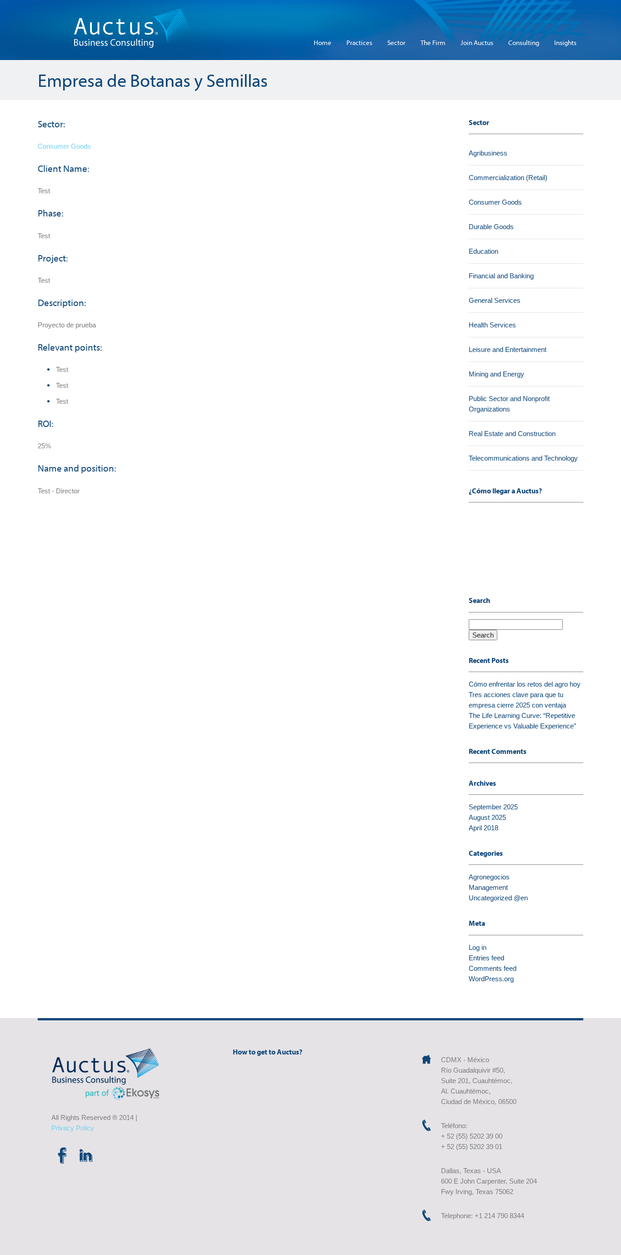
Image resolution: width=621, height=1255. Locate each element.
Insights (565, 42)
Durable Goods (491, 227)
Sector (396, 42)
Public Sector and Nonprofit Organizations (509, 404)
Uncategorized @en (498, 898)
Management (488, 887)
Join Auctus (477, 42)
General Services (495, 300)
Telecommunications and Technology (523, 458)
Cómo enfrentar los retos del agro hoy (525, 684)
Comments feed (492, 968)
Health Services (492, 325)
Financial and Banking (501, 276)
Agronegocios (489, 877)
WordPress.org (491, 979)
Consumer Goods (64, 146)
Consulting (523, 42)
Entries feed (486, 958)
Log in (477, 947)
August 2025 (487, 817)
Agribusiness (488, 153)
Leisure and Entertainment (507, 349)
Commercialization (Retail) (508, 177)
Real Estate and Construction (512, 433)
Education (483, 251)
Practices (359, 42)
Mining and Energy (496, 374)
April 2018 (483, 828)
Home (322, 42)
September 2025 (493, 807)
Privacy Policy (72, 1128)
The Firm (433, 42)
